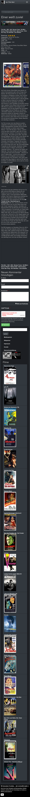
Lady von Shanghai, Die (10, 593)
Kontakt (6, 347)
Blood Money (7, 676)
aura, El (6, 387)
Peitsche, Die (7, 428)
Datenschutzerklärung (10, 350)
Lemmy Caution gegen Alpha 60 (13, 574)
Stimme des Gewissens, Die (11, 407)
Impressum (7, 343)
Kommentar (4, 290)
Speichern (6, 325)
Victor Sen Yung (5, 268)
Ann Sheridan (10, 32)
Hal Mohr (23, 29)
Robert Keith (13, 31)
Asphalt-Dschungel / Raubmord (12, 513)
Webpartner (7, 340)
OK (2, 794)
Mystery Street (8, 491)
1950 (11, 29)
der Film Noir (10, 2)
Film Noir (3, 29)
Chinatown (7, 740)
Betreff (3, 284)
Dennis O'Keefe (5, 31)
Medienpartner (8, 337)
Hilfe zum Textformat (22, 304)
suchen (6, 334)
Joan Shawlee (17, 32)
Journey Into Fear (9, 470)
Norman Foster (16, 29)
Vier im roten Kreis (9, 366)
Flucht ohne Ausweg (9, 655)
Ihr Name (3, 278)
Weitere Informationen (6, 791)
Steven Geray (20, 31)
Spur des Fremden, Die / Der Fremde (14, 533)
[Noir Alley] (16, 355)
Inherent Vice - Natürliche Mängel (13, 762)
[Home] (3, 2)
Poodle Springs (8, 449)
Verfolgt (6, 553)
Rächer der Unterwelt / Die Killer (12, 697)
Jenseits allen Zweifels (10, 634)
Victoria (6, 615)
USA (8, 29)
